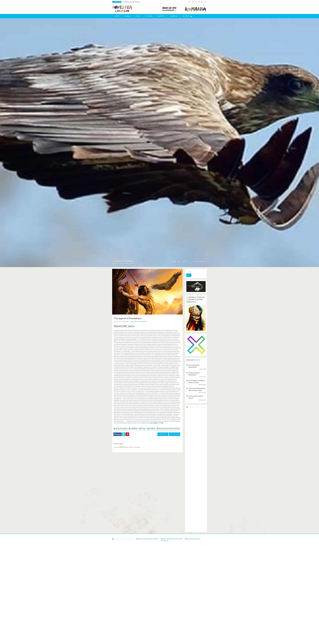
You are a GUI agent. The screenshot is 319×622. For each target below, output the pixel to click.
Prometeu (143, 428)
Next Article (174, 434)
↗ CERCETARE (173, 16)
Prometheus (152, 428)
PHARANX (159, 423)
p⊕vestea (126, 321)
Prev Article (163, 434)
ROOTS (117, 16)
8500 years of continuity (121, 428)
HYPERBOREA (143, 321)
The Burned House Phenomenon (131, 1)
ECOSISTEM (160, 16)
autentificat (122, 447)
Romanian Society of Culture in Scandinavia (146, 421)
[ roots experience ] (134, 321)
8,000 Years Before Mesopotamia (193, 366)
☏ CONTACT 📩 (187, 16)
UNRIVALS (127, 16)
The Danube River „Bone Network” (195, 397)
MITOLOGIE (148, 16)
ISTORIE (137, 16)
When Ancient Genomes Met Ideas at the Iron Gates (196, 389)
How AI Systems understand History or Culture (196, 381)
